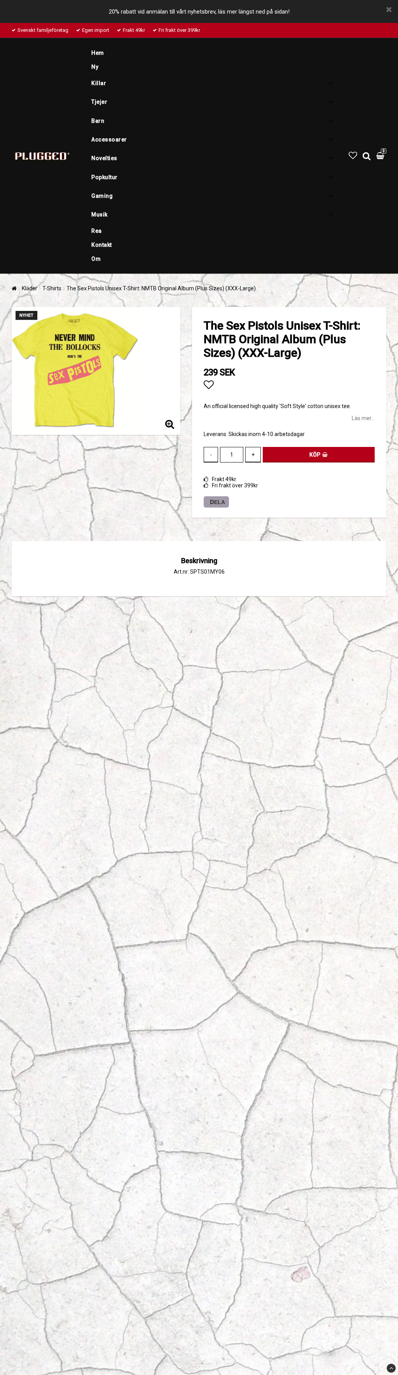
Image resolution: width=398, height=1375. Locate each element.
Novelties (104, 158)
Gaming (102, 196)
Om (96, 259)
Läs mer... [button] (363, 418)
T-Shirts (51, 288)
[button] (353, 155)
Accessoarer (109, 139)
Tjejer (99, 102)
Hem (97, 53)
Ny (94, 67)
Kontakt (101, 245)
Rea (96, 231)
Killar (98, 83)
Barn (97, 121)
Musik (99, 214)
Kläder (29, 288)
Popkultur (104, 177)
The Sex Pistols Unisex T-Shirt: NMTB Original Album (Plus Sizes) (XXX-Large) (161, 288)
